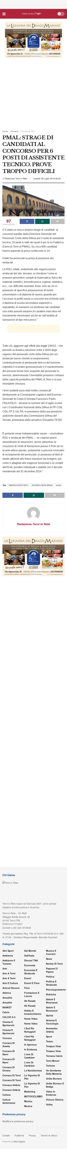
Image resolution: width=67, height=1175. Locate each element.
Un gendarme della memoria (54, 1072)
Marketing (29, 1091)
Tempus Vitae (53, 1046)
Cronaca (14, 131)
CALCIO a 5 (8, 1017)
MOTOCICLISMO (33, 1096)
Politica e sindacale (51, 983)
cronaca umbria (11, 1089)
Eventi (27, 978)
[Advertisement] (33, 4)
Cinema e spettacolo (8, 1023)
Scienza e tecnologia (52, 1022)
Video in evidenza (51, 1093)
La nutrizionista (33, 1070)
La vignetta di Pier (32, 1077)
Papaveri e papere (52, 970)
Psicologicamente (56, 989)
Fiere (27, 988)
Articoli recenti (11, 988)
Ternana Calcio (54, 1056)
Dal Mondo (30, 950)
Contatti (6, 1135)
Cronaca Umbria (11, 1085)
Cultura (6, 1094)
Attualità (7, 997)
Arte (4, 968)
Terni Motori (52, 1060)
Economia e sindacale (30, 971)
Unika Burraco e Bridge (55, 1085)
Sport (49, 1036)
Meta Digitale (19, 1141)
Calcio (5, 1012)
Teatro (49, 1041)
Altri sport (8, 950)
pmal (58, 485)
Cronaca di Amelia (8, 1044)
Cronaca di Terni (28, 131)
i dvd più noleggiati (30, 1030)
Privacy (32, 1135)
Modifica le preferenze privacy (17, 1121)
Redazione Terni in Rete (16, 178)
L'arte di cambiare (29, 1056)
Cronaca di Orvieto (8, 1069)
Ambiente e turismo (8, 962)
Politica (50, 976)
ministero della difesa (42, 485)
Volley (49, 1104)
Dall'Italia (29, 955)
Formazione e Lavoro (31, 994)
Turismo (50, 1065)
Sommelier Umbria (52, 1030)
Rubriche (51, 994)
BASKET (7, 1007)
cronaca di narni (8, 1052)
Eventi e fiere (32, 983)
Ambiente (7, 955)
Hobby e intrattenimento (32, 1012)
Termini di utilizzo (49, 1135)
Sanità (49, 1015)
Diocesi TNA (31, 960)
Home (5, 131)
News (49, 958)
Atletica (6, 992)
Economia (29, 965)
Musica (28, 1101)
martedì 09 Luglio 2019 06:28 (46, 178)
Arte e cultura (10, 983)
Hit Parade (30, 1000)
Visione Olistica (54, 1099)
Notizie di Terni (54, 963)
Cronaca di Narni (8, 1061)
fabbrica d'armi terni (18, 485)
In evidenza (30, 1049)
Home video (31, 1018)
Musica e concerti (51, 952)
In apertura (30, 1044)
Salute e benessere (52, 1001)
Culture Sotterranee (8, 1101)
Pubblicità (19, 1135)
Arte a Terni (8, 973)
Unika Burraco (54, 1078)
